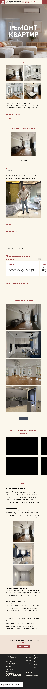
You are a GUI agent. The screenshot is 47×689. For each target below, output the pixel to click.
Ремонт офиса (28, 660)
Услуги (13, 62)
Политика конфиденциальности (31, 673)
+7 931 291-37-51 (9, 666)
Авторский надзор (18, 681)
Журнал (35, 666)
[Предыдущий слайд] (1, 144)
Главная (8, 62)
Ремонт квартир (20, 62)
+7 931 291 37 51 (35, 3)
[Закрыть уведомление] (22, 682)
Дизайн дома (8, 681)
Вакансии (36, 664)
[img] (44, 2)
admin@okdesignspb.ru (25, 642)
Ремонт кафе (28, 663)
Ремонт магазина (29, 662)
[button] (9, 118)
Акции (35, 667)
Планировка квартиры (18, 679)
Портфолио (36, 658)
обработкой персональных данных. (8, 685)
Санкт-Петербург (35, 2)
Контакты (35, 663)
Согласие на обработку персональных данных (32, 676)
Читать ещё (11, 273)
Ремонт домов (28, 659)
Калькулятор (36, 661)
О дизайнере (36, 657)
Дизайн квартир (9, 679)
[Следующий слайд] (45, 144)
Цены (35, 660)
